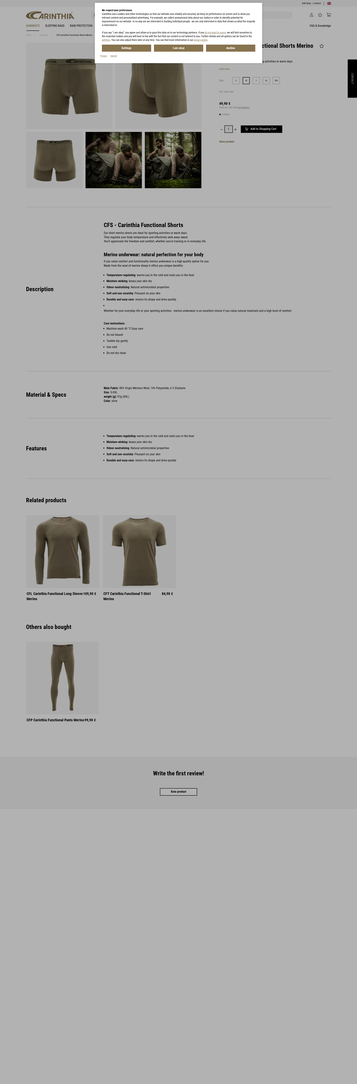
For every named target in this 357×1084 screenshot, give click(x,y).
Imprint (113, 56)
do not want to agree (215, 32)
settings (106, 39)
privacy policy (200, 39)
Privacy (103, 56)
